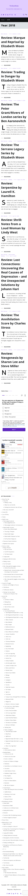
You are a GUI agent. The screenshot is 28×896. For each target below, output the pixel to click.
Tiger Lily (8, 692)
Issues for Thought (6, 583)
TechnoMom (14, 6)
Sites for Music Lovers (9, 606)
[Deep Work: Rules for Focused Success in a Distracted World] (3, 453)
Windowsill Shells (9, 699)
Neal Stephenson (8, 462)
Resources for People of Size (10, 593)
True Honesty (6, 862)
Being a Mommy (7, 547)
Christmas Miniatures (10, 641)
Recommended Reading (8, 851)
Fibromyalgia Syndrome (8, 521)
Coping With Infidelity (8, 833)
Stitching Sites (7, 727)
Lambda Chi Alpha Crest (11, 665)
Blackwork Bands (9, 629)
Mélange (7, 675)
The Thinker (8, 689)
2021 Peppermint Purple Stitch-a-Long (14, 615)
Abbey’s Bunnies (9, 619)
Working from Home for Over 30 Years (13, 507)
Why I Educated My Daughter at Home (11, 566)
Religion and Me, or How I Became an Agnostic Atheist (13, 870)
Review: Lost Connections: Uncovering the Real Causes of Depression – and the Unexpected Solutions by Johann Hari (14, 274)
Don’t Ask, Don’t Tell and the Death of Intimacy (13, 840)
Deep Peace (8, 733)
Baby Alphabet (9, 622)
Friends (4, 517)
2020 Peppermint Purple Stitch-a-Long (14, 612)
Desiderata (6, 763)
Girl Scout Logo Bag (10, 653)
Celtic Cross (8, 636)
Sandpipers (8, 680)
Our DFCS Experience (9, 551)
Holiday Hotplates (10, 660)
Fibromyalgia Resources (9, 522)
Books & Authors (8, 759)
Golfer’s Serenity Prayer (11, 656)
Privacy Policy (5, 820)
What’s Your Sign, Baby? (11, 746)
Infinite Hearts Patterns (10, 715)
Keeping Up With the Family (9, 559)
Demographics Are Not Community (11, 837)
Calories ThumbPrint (10, 634)
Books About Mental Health (10, 529)
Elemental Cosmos (10, 644)
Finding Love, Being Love (8, 842)
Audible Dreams (7, 791)
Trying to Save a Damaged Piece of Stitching (16, 696)
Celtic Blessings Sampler (11, 731)
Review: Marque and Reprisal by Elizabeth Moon (13, 42)
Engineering (8, 646)
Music (4, 598)
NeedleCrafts (6, 609)
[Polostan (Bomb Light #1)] (3, 464)
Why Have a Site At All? (8, 509)
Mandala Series (9, 670)
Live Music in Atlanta (9, 599)
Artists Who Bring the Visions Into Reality (13, 789)
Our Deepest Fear (8, 778)
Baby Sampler (9, 624)
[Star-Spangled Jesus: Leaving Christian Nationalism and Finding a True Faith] (3, 478)
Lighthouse (8, 736)
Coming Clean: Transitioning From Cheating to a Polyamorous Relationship (14, 829)
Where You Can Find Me (9, 505)
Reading (10, 100)
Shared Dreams (6, 787)
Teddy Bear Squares (10, 687)
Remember (6, 783)
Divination (5, 812)
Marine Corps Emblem (10, 672)
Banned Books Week (8, 805)
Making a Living (7, 502)
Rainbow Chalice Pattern (11, 720)
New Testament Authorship (10, 872)
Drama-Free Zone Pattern (11, 710)
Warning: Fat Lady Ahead (9, 592)
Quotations (5, 748)
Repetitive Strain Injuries (8, 543)
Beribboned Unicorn (10, 627)
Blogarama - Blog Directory (14, 889)
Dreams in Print (7, 796)
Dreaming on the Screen (9, 794)
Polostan (7, 461)
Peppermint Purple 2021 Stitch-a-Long (14, 738)
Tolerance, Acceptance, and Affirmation (12, 860)
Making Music (7, 602)
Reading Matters (6, 752)
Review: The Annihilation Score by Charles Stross (13, 321)
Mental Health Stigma (9, 534)
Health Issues (5, 519)
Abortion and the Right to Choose (11, 585)
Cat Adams (7, 446)
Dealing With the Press (8, 810)
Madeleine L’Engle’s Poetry (10, 773)
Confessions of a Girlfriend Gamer (11, 808)
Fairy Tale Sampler (10, 648)
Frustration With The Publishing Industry (12, 815)
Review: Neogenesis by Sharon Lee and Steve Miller (12, 359)
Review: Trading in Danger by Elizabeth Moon (13, 76)
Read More (7, 65)
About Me (5, 501)
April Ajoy (4, 481)
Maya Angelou (7, 775)
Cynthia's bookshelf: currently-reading (12, 441)
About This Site (5, 499)
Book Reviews (4, 33)
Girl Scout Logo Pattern (11, 713)
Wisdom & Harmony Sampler (12, 704)
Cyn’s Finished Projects (9, 610)
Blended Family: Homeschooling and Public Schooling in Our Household (14, 571)
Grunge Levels (6, 556)
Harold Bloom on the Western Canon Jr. (13, 766)
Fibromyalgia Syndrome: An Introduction (13, 525)
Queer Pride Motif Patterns (11, 717)
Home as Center (5, 546)
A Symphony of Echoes (11, 468)
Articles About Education (10, 568)
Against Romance (7, 824)
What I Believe (5, 867)
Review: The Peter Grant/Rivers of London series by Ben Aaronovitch (13, 112)
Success (7, 684)
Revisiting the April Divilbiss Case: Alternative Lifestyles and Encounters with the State (13, 854)
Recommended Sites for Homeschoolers (13, 574)
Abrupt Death (6, 803)
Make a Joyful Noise (10, 668)
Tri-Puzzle (8, 743)
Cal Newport (4, 456)
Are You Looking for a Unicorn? (10, 826)
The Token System (8, 554)
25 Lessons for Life (8, 754)
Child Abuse (6, 587)
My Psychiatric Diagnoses (10, 538)
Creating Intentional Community (10, 835)
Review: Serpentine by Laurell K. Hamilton (11, 189)
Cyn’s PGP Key (5, 514)
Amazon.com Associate (9, 756)
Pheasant (8, 677)
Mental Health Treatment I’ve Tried (11, 536)
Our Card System (7, 563)
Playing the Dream (8, 799)
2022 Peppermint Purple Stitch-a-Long (14, 617)
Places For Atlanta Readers (10, 780)
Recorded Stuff (7, 604)
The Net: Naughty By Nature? (10, 817)
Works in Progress (8, 729)
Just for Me (4, 596)
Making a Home (6, 561)
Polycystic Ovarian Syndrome (9, 541)
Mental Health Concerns (8, 527)
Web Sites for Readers (9, 785)
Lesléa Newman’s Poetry (9, 771)
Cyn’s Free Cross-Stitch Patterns (11, 706)
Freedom (8, 651)
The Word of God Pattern (11, 722)
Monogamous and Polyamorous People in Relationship (12, 845)
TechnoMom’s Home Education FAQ (12, 576)
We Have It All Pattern (10, 725)
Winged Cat (8, 701)
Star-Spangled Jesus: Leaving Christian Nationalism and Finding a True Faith (13, 477)
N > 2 (4, 849)
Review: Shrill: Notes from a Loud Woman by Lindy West (13, 226)
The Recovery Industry (8, 589)
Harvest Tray (8, 658)
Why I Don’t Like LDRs (8, 865)
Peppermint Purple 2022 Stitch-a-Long (14, 741)
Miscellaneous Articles (7, 801)
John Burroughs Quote (11, 663)
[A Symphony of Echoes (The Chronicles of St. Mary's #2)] (3, 471)
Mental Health (12, 254)
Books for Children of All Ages (11, 761)
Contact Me (4, 512)
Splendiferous (9, 682)
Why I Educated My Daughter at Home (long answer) (14, 580)
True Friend (8, 694)
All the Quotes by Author (10, 750)
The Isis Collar (8, 444)
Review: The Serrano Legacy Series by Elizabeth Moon (12, 151)
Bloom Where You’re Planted (12, 631)
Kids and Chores (8, 549)
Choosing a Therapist (9, 531)
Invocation (6, 768)
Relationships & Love (7, 822)
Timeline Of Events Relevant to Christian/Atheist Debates (14, 875)
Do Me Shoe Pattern (10, 708)
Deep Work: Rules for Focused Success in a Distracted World (13, 453)
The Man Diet (6, 858)
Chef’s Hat (8, 639)
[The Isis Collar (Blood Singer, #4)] (3, 447)
